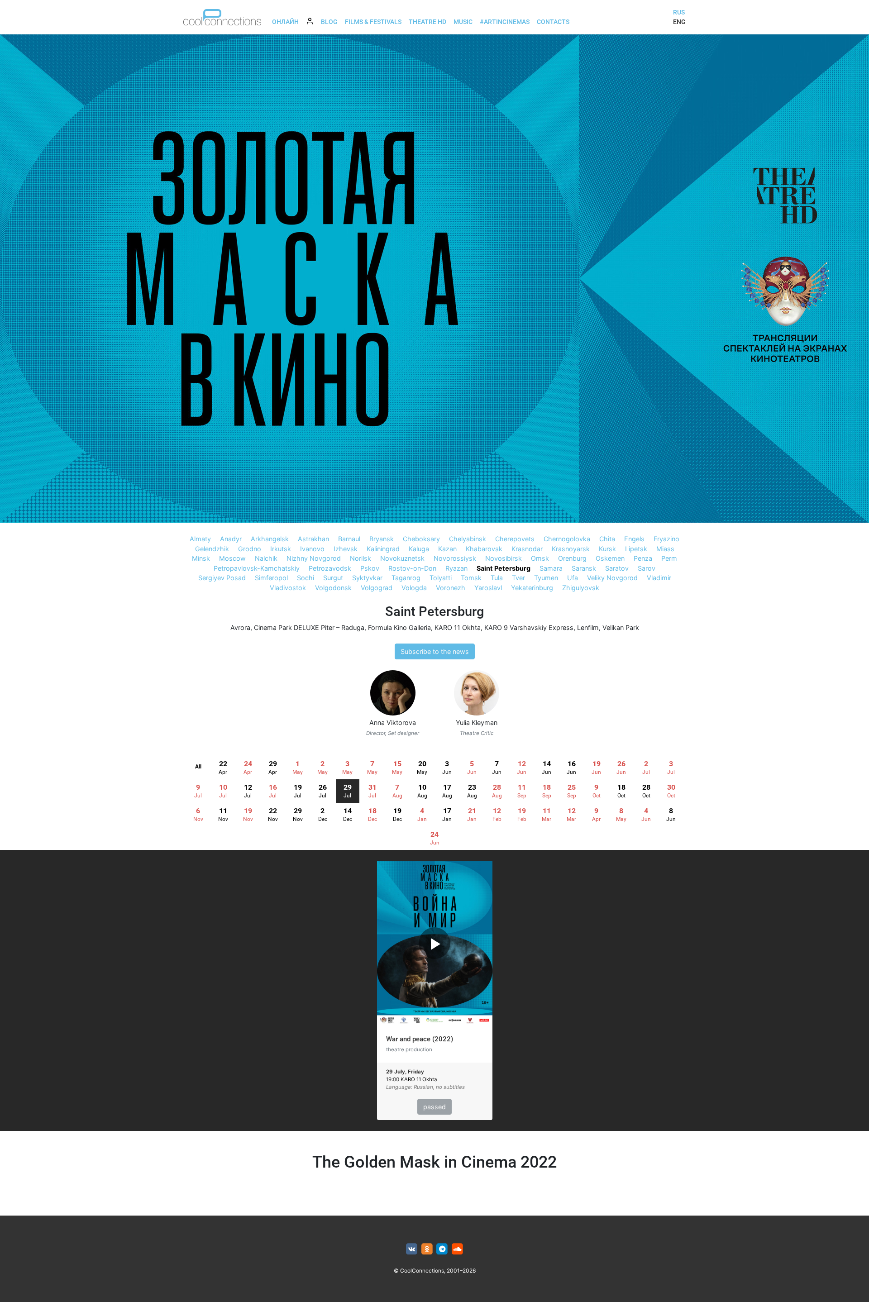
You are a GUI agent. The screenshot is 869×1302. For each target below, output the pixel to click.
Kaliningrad (383, 549)
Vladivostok (288, 587)
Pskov (369, 568)
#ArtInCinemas (505, 21)
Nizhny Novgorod (313, 558)
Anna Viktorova (392, 722)
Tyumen (546, 578)
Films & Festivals (373, 21)
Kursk (607, 549)
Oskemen (610, 558)
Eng (679, 21)
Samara (551, 568)
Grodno (249, 549)
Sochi (305, 578)
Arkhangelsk (270, 539)
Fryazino (666, 539)
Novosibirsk (503, 558)
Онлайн (285, 21)
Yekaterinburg (532, 587)
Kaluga (419, 549)
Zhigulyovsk (580, 587)
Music (463, 21)
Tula (497, 578)
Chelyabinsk (467, 539)
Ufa (572, 578)
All (198, 766)
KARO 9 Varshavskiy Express (528, 627)
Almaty (200, 539)
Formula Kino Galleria (399, 627)
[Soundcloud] (457, 1249)
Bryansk (381, 539)
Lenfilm (588, 627)
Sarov (646, 568)
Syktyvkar (367, 578)
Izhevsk (346, 549)
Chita (607, 539)
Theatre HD (427, 21)
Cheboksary (421, 539)
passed (434, 1107)
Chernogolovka (567, 539)
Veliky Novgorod (612, 578)
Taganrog (406, 578)
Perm (669, 558)
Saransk (584, 568)
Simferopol (271, 578)
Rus (679, 12)
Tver (518, 578)
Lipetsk (636, 549)
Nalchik (266, 558)
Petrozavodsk (330, 568)
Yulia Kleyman (476, 722)
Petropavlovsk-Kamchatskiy (257, 568)
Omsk (540, 558)
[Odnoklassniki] (427, 1249)
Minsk (201, 558)
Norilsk (360, 558)
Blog (329, 21)
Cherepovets (515, 539)
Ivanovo (312, 549)
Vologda (414, 587)
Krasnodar (527, 549)
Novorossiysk (455, 558)
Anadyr (231, 539)
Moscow (232, 558)
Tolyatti (441, 578)
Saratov (617, 568)
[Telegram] (442, 1249)
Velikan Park (620, 627)
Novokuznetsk (402, 558)
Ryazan (456, 568)
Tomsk (471, 578)
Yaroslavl (488, 587)
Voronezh (450, 587)
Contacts (553, 21)
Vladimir (659, 578)
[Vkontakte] (411, 1249)
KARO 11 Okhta (457, 627)
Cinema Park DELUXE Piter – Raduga (309, 627)
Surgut (333, 578)
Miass (665, 549)
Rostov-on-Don (412, 568)
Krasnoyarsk (571, 549)
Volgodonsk (333, 587)
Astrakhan (313, 539)
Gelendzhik (212, 549)
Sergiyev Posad (222, 578)
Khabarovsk (484, 549)
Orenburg (572, 558)
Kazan (447, 549)
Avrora (240, 627)
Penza (643, 558)
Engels (634, 539)
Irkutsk (280, 549)
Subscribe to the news (435, 651)
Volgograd (376, 587)
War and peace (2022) (419, 1039)
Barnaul (349, 539)
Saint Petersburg (503, 568)
